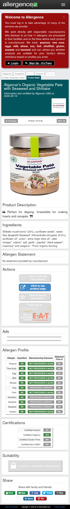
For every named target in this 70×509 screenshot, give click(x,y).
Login (14, 63)
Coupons (39, 74)
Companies (19, 74)
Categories (7, 74)
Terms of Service (11, 507)
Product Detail (34, 77)
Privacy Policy (59, 507)
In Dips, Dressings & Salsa (14, 77)
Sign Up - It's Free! (40, 63)
